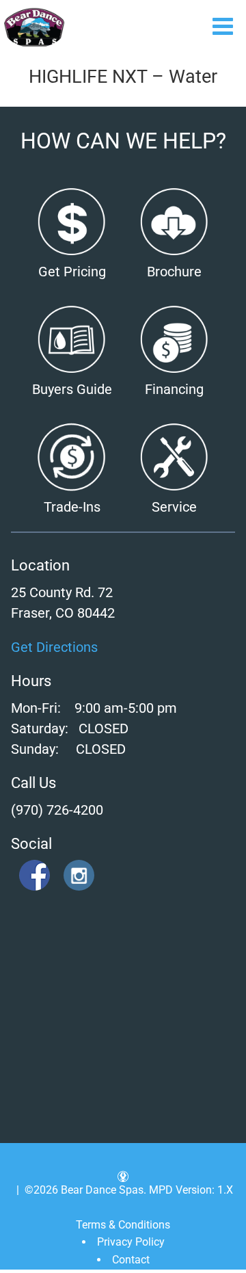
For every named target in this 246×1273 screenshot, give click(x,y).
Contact (131, 1259)
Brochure (174, 271)
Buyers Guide (72, 389)
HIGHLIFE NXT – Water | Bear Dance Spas (34, 27)
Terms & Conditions (123, 1224)
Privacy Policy (131, 1241)
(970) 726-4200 (57, 810)
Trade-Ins (72, 507)
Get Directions (54, 647)
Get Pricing (72, 271)
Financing (174, 389)
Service (174, 507)
